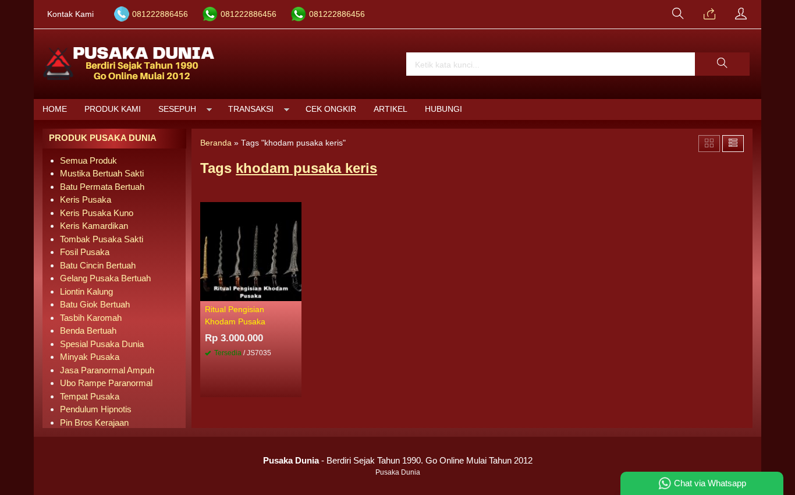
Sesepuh (177, 109)
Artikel (390, 109)
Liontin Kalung (86, 291)
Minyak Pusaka (89, 357)
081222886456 (160, 14)
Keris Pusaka (85, 199)
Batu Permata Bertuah (102, 187)
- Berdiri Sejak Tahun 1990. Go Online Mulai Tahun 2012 (398, 460)
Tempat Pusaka (89, 396)
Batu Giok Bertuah (95, 304)
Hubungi (443, 109)
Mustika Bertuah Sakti (102, 173)
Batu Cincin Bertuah (98, 265)
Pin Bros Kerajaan (94, 422)
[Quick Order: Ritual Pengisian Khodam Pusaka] (294, 292)
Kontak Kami (70, 14)
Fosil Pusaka (84, 252)
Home (54, 109)
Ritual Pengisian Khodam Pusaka (235, 315)
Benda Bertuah (88, 330)
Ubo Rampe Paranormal (106, 383)
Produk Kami (112, 109)
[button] (722, 64)
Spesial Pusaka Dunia (102, 344)
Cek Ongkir (331, 109)
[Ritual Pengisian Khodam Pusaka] (250, 251)
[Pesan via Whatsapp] (709, 14)
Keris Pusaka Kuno (96, 213)
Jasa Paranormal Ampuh (107, 370)
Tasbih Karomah (91, 318)
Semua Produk (88, 160)
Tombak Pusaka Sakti (101, 239)
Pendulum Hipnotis (96, 409)
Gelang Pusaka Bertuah (105, 278)
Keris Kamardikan (94, 226)
